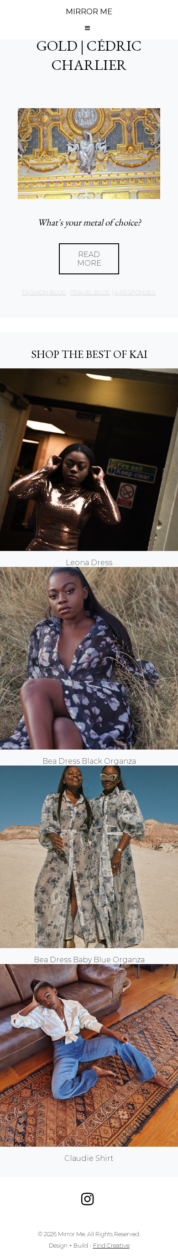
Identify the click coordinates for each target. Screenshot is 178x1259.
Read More (89, 259)
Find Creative (111, 1245)
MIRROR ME (89, 11)
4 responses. (135, 292)
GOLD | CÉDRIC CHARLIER (89, 55)
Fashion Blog (44, 292)
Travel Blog (90, 292)
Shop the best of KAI (89, 354)
